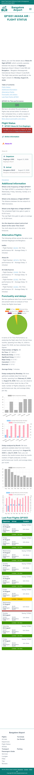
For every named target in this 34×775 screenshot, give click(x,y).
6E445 (15, 248)
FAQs (3, 759)
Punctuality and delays (9, 94)
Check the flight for (17, 131)
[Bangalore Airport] (4, 8)
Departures (6, 742)
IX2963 (15, 287)
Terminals (20, 737)
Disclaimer (20, 769)
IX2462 (15, 279)
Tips (3, 761)
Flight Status (6, 87)
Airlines (4, 746)
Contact (26, 769)
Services (5, 754)
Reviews (4, 763)
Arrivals (4, 739)
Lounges (5, 756)
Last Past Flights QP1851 (10, 97)
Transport (5, 749)
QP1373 (16, 260)
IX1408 (15, 272)
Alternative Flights (8, 92)
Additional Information (9, 89)
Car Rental (20, 739)
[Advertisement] (17, 41)
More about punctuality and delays (14, 119)
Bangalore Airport (18, 8)
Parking (19, 749)
